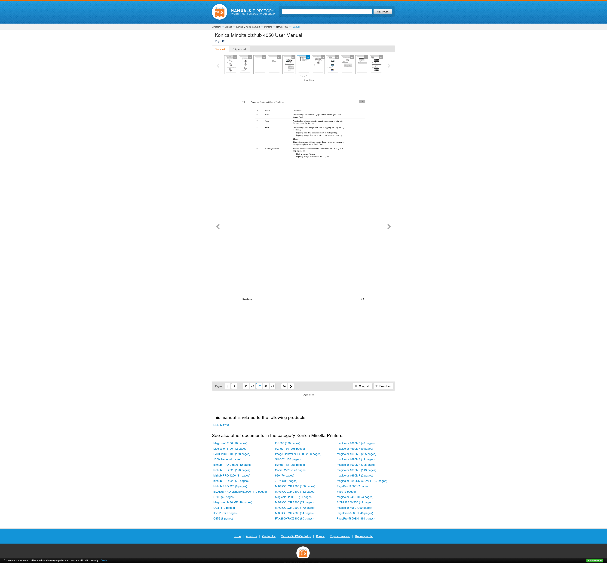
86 (284, 386)
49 (272, 386)
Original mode (240, 49)
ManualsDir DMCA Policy (296, 536)
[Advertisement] (303, 86)
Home (237, 536)
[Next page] (389, 227)
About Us (251, 536)
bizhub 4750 (221, 425)
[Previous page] (218, 227)
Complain (364, 386)
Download (385, 386)
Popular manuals (340, 536)
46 (252, 386)
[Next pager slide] (389, 66)
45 (246, 386)
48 (265, 386)
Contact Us (269, 536)
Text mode (220, 49)
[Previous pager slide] (218, 66)
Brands (320, 536)
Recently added (364, 536)
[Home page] (219, 12)
